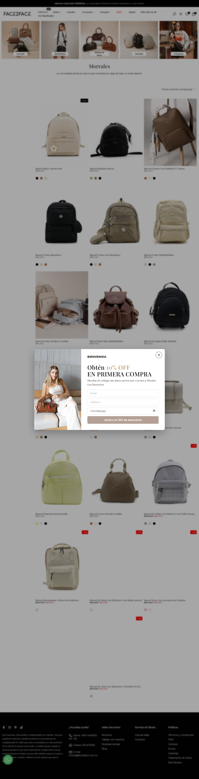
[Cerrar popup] (158, 354)
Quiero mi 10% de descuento (123, 419)
